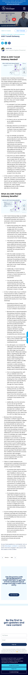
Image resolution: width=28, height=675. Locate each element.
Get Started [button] (14, 594)
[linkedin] (6, 43)
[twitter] (2, 43)
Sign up (14, 644)
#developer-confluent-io (12, 546)
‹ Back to (6, 31)
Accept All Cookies (14, 665)
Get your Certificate (13, 4)
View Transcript (21, 31)
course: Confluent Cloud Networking (13, 34)
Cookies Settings (13, 672)
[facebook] (9, 43)
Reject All (14, 668)
